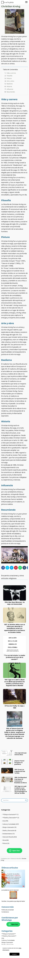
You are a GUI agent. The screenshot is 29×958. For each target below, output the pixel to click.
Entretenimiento (7, 834)
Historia (9, 86)
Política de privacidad (8, 910)
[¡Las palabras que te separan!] (13, 879)
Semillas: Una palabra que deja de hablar (13, 901)
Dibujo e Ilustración (8, 827)
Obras (4, 840)
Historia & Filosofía (7, 837)
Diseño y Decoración (8, 830)
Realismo (10, 84)
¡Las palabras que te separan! (10, 890)
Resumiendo (11, 92)
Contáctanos (5, 912)
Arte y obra (10, 81)
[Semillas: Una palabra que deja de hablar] (13, 895)
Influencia (10, 89)
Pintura (9, 78)
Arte (3, 821)
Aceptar (14, 954)
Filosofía (9, 76)
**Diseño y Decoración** (9, 817)
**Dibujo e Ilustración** (9, 814)
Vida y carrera (11, 73)
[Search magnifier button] (26, 800)
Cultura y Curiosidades (9, 824)
